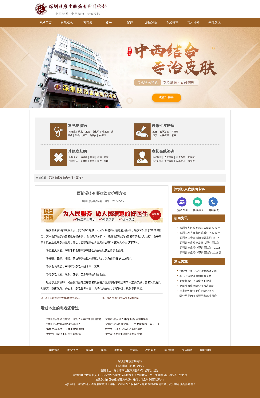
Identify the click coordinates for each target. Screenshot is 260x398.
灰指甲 (96, 131)
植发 (99, 161)
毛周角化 (73, 157)
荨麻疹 (174, 131)
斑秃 (77, 135)
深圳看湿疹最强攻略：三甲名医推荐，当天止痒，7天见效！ (140, 324)
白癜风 (102, 135)
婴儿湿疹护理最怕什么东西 (195, 275)
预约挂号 (193, 22)
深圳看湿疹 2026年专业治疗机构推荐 (126, 319)
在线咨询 (172, 22)
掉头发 (191, 161)
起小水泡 (157, 161)
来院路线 (214, 22)
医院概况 (67, 22)
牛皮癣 (105, 131)
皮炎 (109, 22)
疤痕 (99, 157)
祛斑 (106, 157)
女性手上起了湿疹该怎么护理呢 (123, 329)
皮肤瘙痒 (164, 135)
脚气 (84, 135)
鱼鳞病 (84, 161)
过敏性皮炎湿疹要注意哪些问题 (198, 270)
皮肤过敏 (151, 22)
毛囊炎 (93, 135)
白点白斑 (180, 157)
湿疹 (130, 22)
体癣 (92, 157)
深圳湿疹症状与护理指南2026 (63, 324)
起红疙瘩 (157, 157)
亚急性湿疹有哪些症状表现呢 (196, 285)
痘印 (106, 161)
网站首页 (45, 22)
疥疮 (92, 161)
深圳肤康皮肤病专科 (61, 177)
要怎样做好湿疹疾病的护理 (195, 280)
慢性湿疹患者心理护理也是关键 (123, 334)
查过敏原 (168, 161)
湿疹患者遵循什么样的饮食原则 (65, 329)
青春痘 (87, 22)
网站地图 (205, 350)
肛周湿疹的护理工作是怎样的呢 (123, 297)
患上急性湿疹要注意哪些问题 (196, 290)
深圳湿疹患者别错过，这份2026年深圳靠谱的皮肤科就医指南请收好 (86, 319)
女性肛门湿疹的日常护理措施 (63, 334)
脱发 (80, 131)
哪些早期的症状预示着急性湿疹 (198, 295)
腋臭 (87, 131)
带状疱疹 (73, 161)
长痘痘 (191, 157)
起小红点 (180, 161)
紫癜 (173, 135)
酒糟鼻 (84, 157)
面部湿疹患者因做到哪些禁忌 (65, 297)
